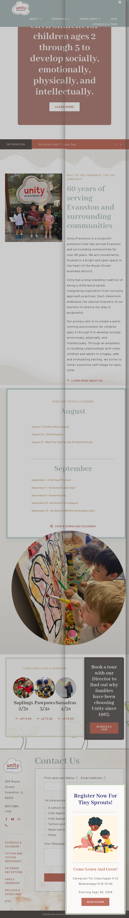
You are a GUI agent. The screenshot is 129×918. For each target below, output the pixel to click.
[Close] (119, 2)
